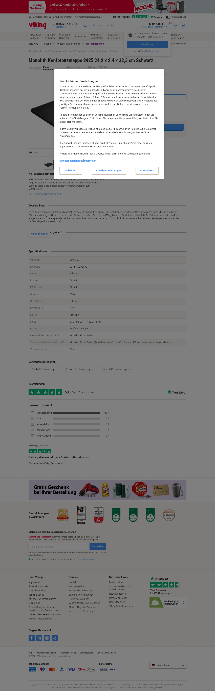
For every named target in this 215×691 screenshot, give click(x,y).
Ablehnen (70, 170)
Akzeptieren (147, 170)
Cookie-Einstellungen (109, 170)
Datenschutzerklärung (71, 160)
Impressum (90, 160)
